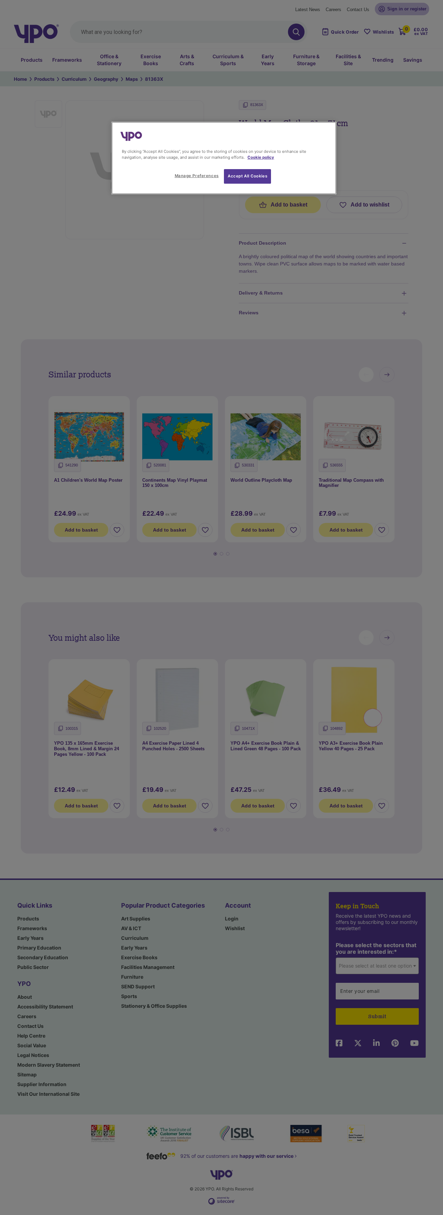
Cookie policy (260, 157)
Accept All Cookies (247, 176)
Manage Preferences (197, 175)
